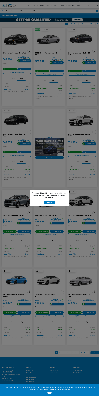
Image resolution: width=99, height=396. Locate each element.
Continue (49, 202)
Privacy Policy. (65, 389)
